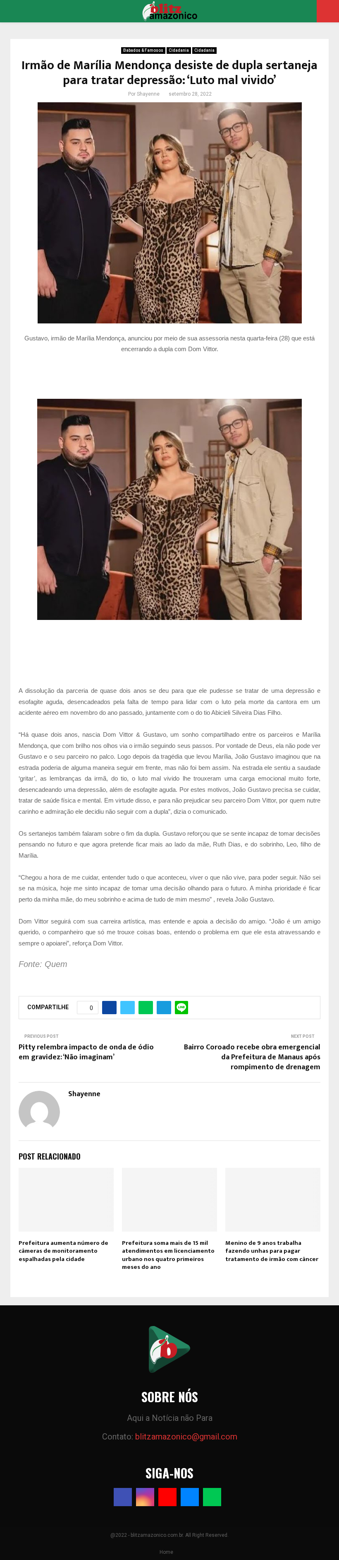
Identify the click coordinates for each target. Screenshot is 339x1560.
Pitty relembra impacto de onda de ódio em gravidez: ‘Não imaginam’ (86, 1052)
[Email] (190, 1497)
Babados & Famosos (143, 50)
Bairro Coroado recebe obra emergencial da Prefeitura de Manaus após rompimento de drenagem (252, 1057)
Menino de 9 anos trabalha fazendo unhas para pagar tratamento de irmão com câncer (271, 1251)
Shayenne (148, 94)
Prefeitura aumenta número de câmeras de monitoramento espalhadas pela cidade (63, 1251)
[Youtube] (167, 1497)
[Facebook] (123, 1497)
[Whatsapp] (212, 1497)
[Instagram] (145, 1497)
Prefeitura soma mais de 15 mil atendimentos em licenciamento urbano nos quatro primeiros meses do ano (168, 1255)
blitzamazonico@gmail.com (186, 1437)
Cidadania (179, 50)
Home (166, 1552)
